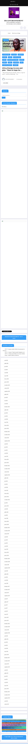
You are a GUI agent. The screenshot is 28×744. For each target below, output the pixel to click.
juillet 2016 (6, 639)
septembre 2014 (7, 697)
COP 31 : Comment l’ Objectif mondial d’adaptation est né (15, 352)
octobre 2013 (6, 704)
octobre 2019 (6, 533)
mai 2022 (6, 484)
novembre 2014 (7, 694)
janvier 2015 (6, 688)
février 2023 (6, 459)
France (20, 726)
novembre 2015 (7, 660)
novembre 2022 (7, 468)
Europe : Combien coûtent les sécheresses (12, 355)
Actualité (14, 54)
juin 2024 (6, 412)
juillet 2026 (6, 363)
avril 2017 (6, 611)
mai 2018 (6, 577)
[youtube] (17, 4)
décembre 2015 (7, 657)
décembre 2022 (7, 465)
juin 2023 (6, 447)
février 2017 (6, 617)
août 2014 (6, 701)
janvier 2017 (6, 620)
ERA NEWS (18, 724)
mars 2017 (6, 614)
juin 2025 (6, 397)
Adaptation (21, 54)
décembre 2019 (7, 527)
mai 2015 (6, 679)
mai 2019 (6, 543)
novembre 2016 (7, 626)
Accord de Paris (6, 54)
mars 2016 (6, 651)
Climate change (17, 57)
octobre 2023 (6, 437)
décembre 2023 (7, 431)
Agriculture (4, 725)
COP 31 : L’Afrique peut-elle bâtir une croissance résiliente (15, 353)
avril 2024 (6, 419)
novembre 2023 (7, 434)
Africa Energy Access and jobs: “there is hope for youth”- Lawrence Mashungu (13, 69)
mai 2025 (6, 400)
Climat (10, 57)
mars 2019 (6, 549)
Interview (16, 62)
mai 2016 (6, 645)
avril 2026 (6, 372)
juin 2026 (6, 366)
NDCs (22, 62)
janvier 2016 (6, 654)
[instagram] (15, 4)
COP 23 (4, 59)
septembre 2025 (7, 391)
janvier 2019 (6, 555)
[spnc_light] (24, 27)
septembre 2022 (7, 474)
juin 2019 (6, 539)
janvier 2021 (6, 505)
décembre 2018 (7, 558)
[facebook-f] (10, 4)
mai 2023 (6, 450)
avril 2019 (6, 546)
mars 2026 (6, 375)
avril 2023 (6, 453)
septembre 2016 (7, 632)
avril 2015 (6, 682)
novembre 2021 (7, 499)
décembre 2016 (7, 623)
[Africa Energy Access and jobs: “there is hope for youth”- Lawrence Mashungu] (14, 44)
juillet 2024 (6, 409)
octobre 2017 (6, 592)
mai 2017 (6, 608)
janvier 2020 (6, 524)
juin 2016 (6, 642)
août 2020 (6, 508)
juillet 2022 (6, 478)
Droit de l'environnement (9, 729)
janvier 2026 (6, 381)
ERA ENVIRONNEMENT (13, 21)
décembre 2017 (7, 586)
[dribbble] (14, 4)
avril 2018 (6, 580)
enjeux (10, 62)
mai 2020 (6, 515)
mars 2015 (6, 685)
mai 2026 (6, 369)
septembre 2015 (7, 666)
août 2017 (6, 598)
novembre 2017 (7, 589)
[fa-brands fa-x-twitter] (12, 4)
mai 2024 (6, 416)
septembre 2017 (7, 595)
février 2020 (6, 521)
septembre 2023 (7, 440)
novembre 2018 (7, 561)
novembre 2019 (7, 530)
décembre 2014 (7, 691)
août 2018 (6, 570)
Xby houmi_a (4, 106)
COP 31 (20, 722)
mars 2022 (6, 490)
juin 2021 (6, 502)
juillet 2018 (6, 574)
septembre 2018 (7, 567)
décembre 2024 (7, 406)
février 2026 (6, 378)
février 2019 (6, 552)
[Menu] (2, 27)
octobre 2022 (6, 471)
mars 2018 (6, 583)
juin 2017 (6, 605)
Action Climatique (5, 722)
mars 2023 (6, 456)
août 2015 (6, 670)
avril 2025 (6, 403)
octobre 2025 (6, 388)
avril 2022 (6, 487)
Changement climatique (13, 725)
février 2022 (6, 493)
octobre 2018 (6, 564)
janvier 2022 (6, 496)
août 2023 (6, 443)
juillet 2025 (6, 394)
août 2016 (6, 635)
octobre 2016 (6, 629)
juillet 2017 (6, 601)
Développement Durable (13, 59)
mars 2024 (6, 422)
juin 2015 (6, 676)
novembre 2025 (7, 385)
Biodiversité (14, 726)
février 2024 (6, 425)
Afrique (4, 57)
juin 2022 (6, 481)
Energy (4, 62)
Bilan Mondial (13, 724)
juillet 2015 (6, 673)
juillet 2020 (6, 512)
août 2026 (6, 360)
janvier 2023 (6, 462)
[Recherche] (21, 28)
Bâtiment (7, 725)
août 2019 (6, 536)
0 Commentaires (19, 79)
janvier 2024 (6, 428)
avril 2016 (6, 648)
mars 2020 (6, 518)
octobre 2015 (6, 663)
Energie (21, 59)
